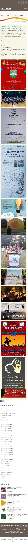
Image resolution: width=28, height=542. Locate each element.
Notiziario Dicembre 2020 (6, 448)
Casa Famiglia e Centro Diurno (7, 413)
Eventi (2, 417)
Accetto (25, 539)
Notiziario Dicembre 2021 (6, 450)
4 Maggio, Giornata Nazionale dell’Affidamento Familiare (15, 508)
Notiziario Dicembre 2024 (6, 457)
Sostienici (3, 476)
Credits (21, 532)
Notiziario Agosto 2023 (5, 428)
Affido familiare (4, 409)
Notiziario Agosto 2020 (5, 424)
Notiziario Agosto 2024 (5, 430)
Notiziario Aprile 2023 (5, 441)
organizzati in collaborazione (6, 472)
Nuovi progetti (4, 465)
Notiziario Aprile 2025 (5, 443)
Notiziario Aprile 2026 (5, 446)
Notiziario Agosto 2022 (5, 426)
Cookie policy (7, 532)
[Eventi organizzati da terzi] (13, 74)
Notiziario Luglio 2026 (5, 461)
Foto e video (3, 419)
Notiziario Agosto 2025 (5, 433)
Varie (2, 478)
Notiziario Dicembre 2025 (6, 459)
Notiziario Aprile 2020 (5, 435)
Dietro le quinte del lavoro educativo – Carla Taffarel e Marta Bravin (17, 515)
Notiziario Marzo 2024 (5, 463)
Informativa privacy (15, 532)
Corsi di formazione (5, 415)
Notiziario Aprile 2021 (5, 437)
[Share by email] (3, 401)
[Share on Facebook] (1, 401)
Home (15, 21)
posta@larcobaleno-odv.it (18, 529)
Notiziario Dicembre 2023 (6, 454)
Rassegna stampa (4, 474)
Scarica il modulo (4, 58)
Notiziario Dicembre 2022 (6, 452)
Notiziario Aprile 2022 (5, 439)
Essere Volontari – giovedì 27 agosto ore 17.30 (15, 488)
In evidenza (3, 422)
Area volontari (4, 411)
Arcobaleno (11, 491)
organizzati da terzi (5, 470)
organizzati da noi (4, 467)
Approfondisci (14, 541)
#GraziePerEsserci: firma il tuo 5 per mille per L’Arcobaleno (17, 495)
